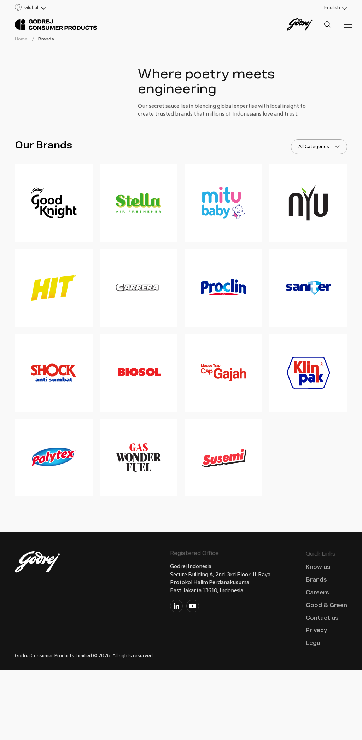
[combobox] (319, 146)
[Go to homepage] (56, 24)
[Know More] (54, 203)
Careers (317, 592)
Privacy (316, 630)
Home (21, 38)
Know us (318, 567)
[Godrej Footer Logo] (38, 563)
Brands (46, 38)
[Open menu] (348, 25)
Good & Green (326, 605)
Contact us (322, 618)
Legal (314, 643)
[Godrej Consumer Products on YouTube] (192, 607)
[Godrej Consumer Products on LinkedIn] (176, 607)
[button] (95, 7)
